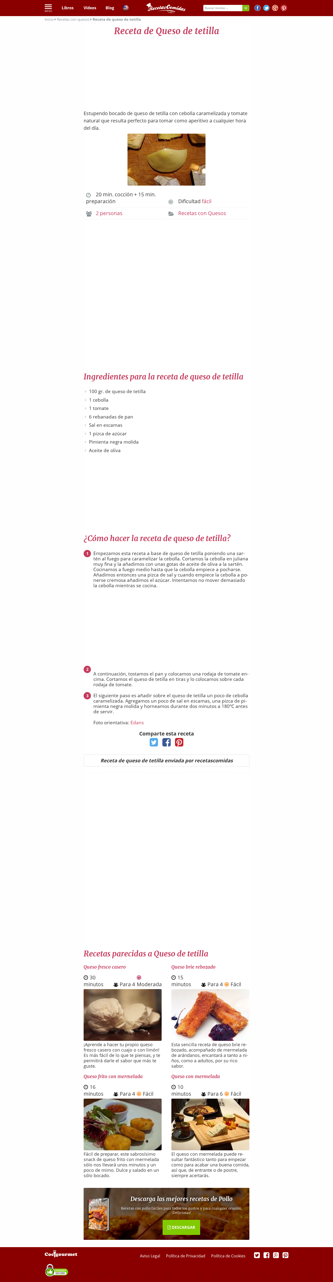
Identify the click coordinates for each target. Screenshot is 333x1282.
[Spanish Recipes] (126, 9)
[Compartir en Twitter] (154, 743)
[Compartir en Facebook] (166, 743)
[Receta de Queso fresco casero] (123, 1039)
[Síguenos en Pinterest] (284, 8)
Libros (68, 7)
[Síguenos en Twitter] (266, 8)
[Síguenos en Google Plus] (276, 1255)
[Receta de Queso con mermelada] (210, 1148)
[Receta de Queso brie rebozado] (210, 1039)
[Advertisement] (166, 71)
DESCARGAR (183, 1227)
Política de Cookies (228, 1256)
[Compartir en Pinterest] (179, 743)
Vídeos (90, 7)
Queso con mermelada (195, 1076)
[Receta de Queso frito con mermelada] (123, 1148)
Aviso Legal (150, 1256)
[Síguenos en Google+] (275, 8)
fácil (206, 201)
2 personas (109, 213)
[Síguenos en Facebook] (258, 8)
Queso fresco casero (105, 967)
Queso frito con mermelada (113, 1076)
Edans (137, 722)
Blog (110, 7)
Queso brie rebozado (193, 967)
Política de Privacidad (186, 1256)
